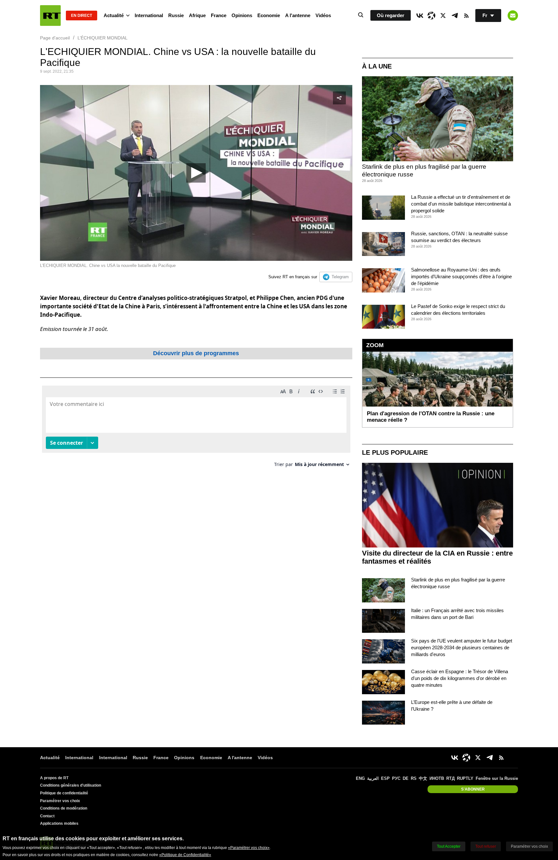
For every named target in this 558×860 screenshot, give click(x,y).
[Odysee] (431, 15)
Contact (47, 816)
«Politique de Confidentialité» (185, 855)
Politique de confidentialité (64, 793)
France (218, 15)
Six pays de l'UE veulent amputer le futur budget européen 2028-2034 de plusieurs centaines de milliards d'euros (461, 647)
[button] (196, 173)
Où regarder (390, 15)
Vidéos (323, 15)
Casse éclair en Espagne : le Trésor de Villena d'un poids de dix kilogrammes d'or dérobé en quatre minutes (459, 678)
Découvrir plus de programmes (196, 353)
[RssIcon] (466, 15)
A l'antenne (297, 15)
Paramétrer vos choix (60, 801)
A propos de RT (54, 778)
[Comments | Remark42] (196, 428)
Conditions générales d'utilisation (70, 785)
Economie (268, 15)
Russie (176, 15)
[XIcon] (443, 15)
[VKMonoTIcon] (420, 15)
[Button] (513, 15)
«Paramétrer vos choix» (249, 847)
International (149, 15)
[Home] (50, 15)
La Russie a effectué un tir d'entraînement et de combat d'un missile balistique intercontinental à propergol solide (461, 203)
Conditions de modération (63, 808)
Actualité (114, 15)
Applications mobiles (59, 823)
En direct (81, 15)
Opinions (242, 15)
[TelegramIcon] (455, 15)
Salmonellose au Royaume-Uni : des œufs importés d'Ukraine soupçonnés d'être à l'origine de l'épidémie (461, 276)
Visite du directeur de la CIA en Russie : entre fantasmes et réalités (437, 557)
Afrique (197, 15)
